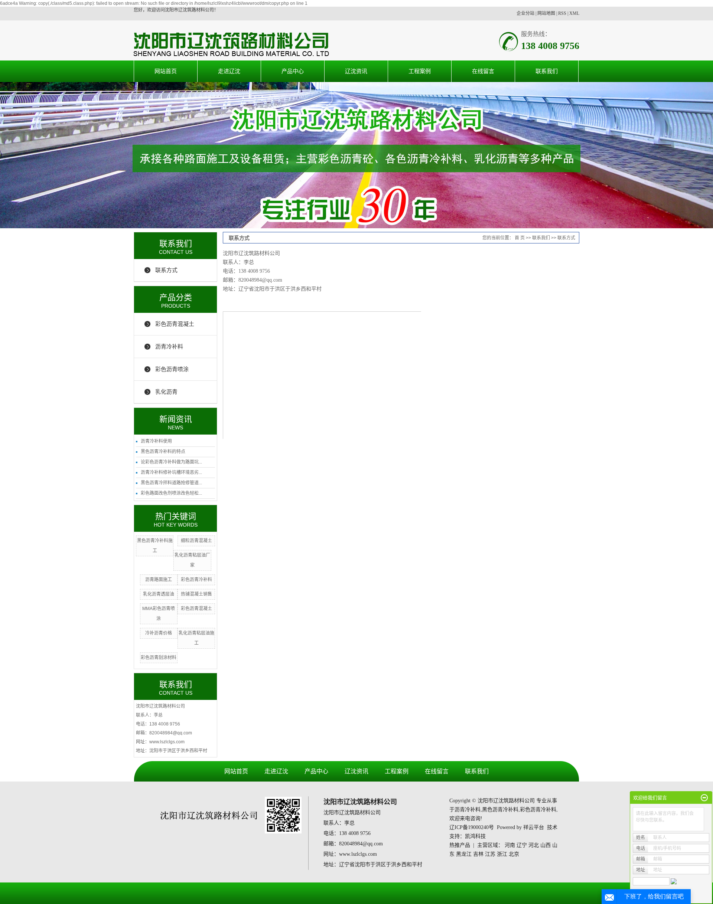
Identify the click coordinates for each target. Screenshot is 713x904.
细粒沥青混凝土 (196, 540)
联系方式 (166, 270)
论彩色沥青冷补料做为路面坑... (171, 462)
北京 (514, 854)
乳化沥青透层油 (158, 594)
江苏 (490, 854)
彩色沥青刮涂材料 (158, 657)
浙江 (502, 854)
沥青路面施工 (158, 579)
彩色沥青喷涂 (172, 369)
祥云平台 (533, 827)
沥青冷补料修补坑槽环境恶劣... (171, 472)
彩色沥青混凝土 (174, 324)
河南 (510, 845)
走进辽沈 (229, 71)
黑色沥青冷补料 (500, 809)
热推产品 (459, 845)
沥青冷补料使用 (156, 441)
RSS (562, 13)
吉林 (478, 854)
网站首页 (165, 71)
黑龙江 (464, 854)
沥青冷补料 (169, 346)
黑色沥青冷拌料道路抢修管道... (171, 482)
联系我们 (546, 71)
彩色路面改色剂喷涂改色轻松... (171, 493)
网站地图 (546, 13)
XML (574, 13)
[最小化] (704, 798)
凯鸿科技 (475, 836)
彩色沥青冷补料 (196, 579)
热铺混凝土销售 (196, 594)
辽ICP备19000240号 (471, 827)
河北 (533, 845)
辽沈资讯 (356, 71)
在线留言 (483, 71)
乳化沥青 (166, 392)
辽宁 (522, 845)
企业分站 (525, 13)
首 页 (520, 237)
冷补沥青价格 (158, 633)
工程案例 (419, 71)
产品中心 (292, 71)
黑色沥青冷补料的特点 (163, 451)
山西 (545, 845)
